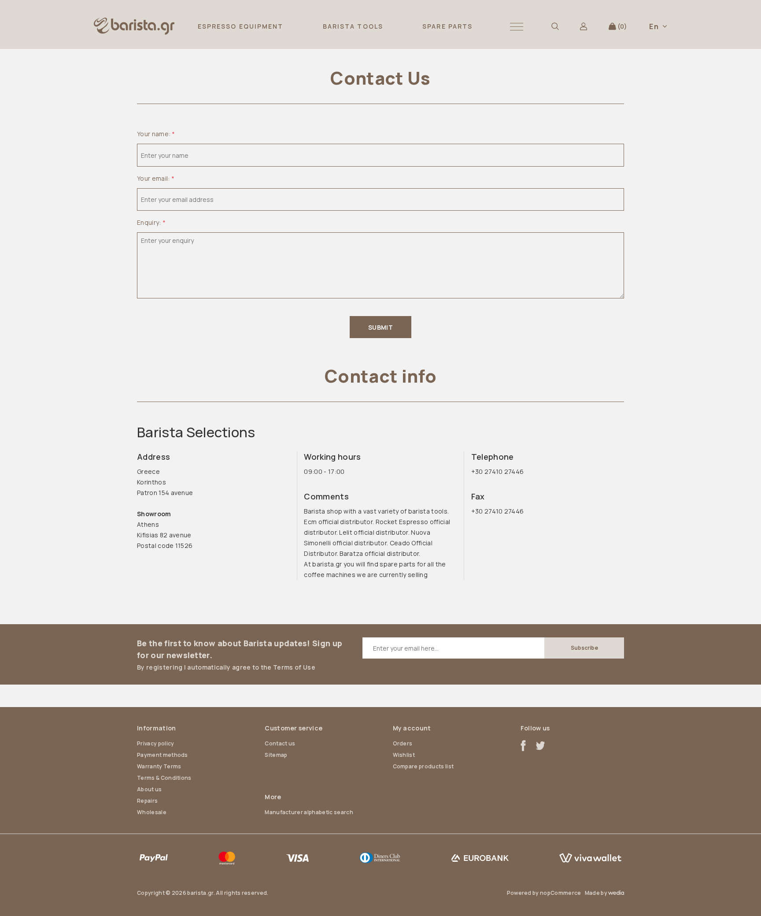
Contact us (280, 743)
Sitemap (276, 755)
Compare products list (423, 766)
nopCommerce (560, 893)
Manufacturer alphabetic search (309, 812)
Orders (403, 743)
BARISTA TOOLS (353, 26)
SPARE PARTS (447, 26)
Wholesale (151, 812)
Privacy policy (155, 743)
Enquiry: (149, 222)
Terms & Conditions (164, 778)
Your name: (153, 134)
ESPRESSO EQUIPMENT (241, 26)
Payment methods (162, 755)
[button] (516, 26)
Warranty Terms (159, 766)
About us (149, 789)
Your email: (153, 178)
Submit (380, 327)
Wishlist (404, 755)
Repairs (147, 800)
